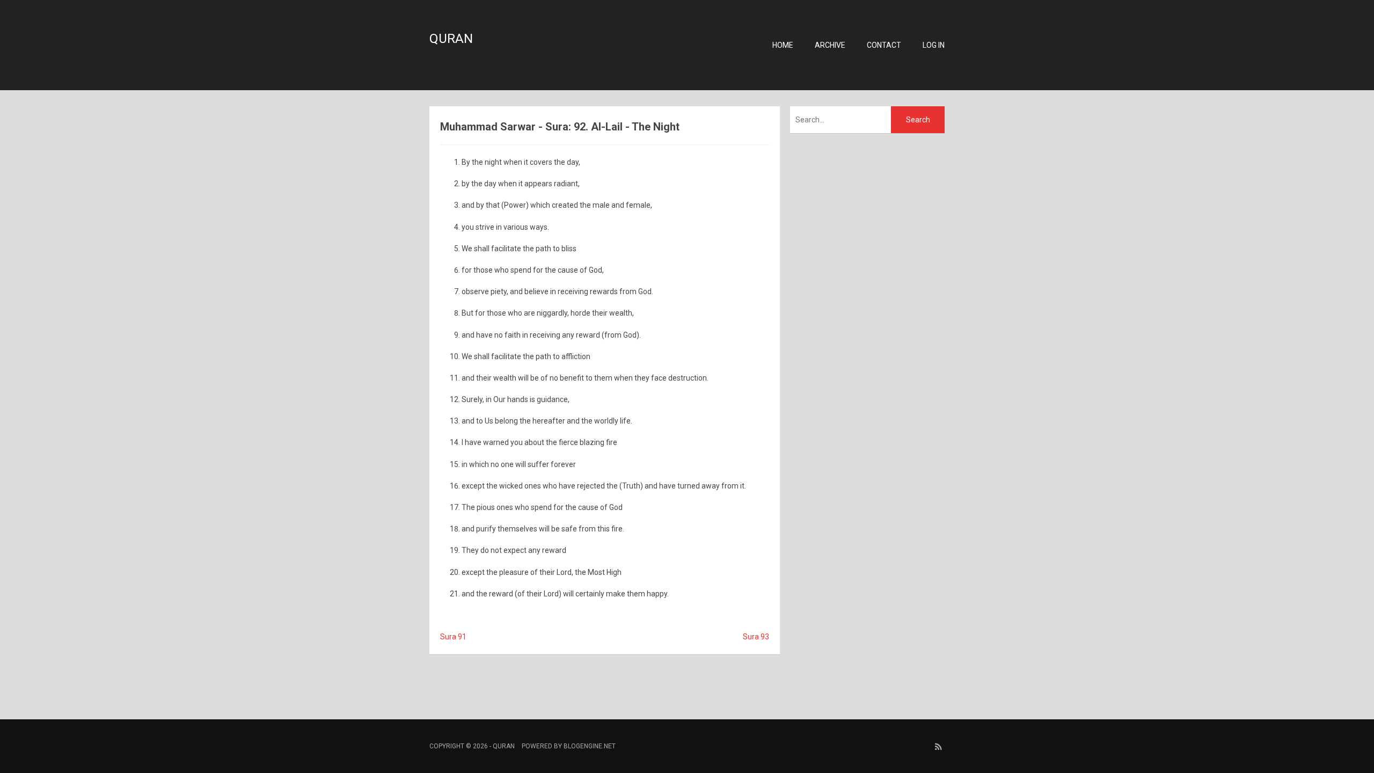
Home (782, 45)
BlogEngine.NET (590, 746)
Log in (934, 45)
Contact (884, 45)
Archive (830, 45)
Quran (451, 38)
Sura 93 (756, 636)
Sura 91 (453, 636)
